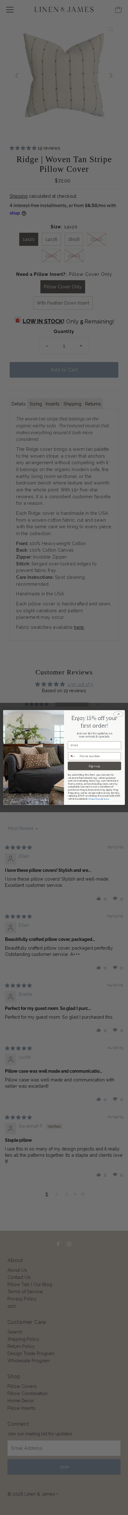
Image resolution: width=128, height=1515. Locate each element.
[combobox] (73, 756)
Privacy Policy (94, 799)
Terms (106, 799)
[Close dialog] (118, 714)
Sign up (94, 766)
